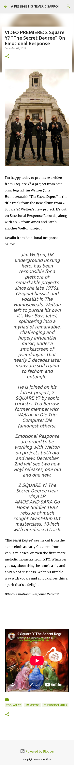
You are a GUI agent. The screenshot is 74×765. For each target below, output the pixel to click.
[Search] (68, 6)
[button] (7, 56)
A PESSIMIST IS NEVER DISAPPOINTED (39, 6)
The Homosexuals (55, 705)
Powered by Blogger (39, 751)
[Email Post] (7, 700)
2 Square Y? (13, 705)
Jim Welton (32, 705)
